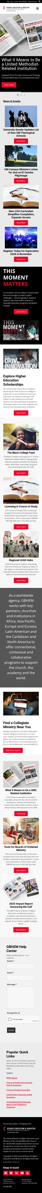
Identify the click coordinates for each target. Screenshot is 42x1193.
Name (11, 961)
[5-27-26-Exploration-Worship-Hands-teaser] (21, 228)
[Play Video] (21, 330)
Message (12, 984)
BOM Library (11, 1078)
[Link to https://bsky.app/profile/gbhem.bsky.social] (11, 1173)
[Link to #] (39, 1)
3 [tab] (24, 95)
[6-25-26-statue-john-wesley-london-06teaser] (21, 106)
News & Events (11, 101)
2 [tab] (21, 95)
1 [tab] (18, 95)
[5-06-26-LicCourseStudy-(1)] (21, 186)
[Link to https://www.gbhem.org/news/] (27, 1173)
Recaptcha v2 (13, 1013)
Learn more (9, 85)
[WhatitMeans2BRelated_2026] (21, 762)
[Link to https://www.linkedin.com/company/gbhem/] (16, 1173)
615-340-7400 (7, 1186)
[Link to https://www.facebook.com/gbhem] (5, 1173)
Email (10, 972)
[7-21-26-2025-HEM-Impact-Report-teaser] (21, 875)
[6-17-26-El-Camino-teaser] (21, 146)
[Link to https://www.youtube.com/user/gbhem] (22, 1173)
